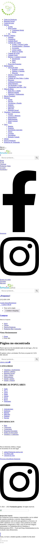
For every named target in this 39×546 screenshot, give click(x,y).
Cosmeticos (11, 39)
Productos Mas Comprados (12, 329)
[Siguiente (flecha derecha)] (3, 542)
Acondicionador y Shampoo (21, 46)
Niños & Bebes (9, 89)
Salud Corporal (13, 121)
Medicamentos (8, 66)
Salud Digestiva (13, 83)
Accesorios (15, 48)
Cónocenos (7, 427)
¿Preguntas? (5, 296)
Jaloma (6, 396)
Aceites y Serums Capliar (20, 44)
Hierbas (6, 25)
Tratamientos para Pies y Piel (17, 87)
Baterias (10, 126)
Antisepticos (12, 76)
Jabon (14, 60)
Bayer (6, 399)
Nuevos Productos (10, 140)
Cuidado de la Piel (14, 53)
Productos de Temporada (12, 142)
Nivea (6, 398)
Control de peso (9, 23)
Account (2, 168)
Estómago (11, 107)
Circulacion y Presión (15, 103)
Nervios (10, 101)
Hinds (6, 394)
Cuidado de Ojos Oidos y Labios (18, 78)
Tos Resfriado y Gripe (15, 85)
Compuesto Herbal (18, 30)
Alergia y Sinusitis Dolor (16, 75)
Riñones (6, 412)
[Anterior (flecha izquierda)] (1, 542)
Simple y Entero (9, 379)
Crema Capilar (16, 50)
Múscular (11, 108)
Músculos (7, 414)
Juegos (10, 131)
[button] (5, 304)
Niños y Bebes (8, 375)
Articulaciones (8, 409)
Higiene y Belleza (9, 35)
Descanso (11, 80)
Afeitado (10, 37)
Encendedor (12, 135)
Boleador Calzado (13, 137)
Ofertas (6, 139)
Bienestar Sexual (9, 21)
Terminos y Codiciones (11, 434)
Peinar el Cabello (17, 51)
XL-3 (5, 390)
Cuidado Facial (13, 55)
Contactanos (8, 429)
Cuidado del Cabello (14, 42)
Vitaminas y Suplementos (16, 94)
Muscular (15, 73)
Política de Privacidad (11, 432)
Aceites (10, 26)
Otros (13, 62)
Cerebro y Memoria (14, 115)
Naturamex (7, 401)
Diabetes (10, 105)
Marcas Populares (9, 96)
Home (2, 160)
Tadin (6, 389)
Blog (5, 425)
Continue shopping (12, 311)
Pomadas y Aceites (18, 69)
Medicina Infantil (13, 92)
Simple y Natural (9, 380)
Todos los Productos (10, 19)
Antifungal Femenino (14, 82)
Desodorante (16, 59)
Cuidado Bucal (12, 41)
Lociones (11, 133)
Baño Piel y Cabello (14, 91)
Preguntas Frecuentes (10, 431)
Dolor (10, 123)
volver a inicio (4, 362)
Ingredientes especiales (15, 130)
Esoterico (11, 128)
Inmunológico (12, 117)
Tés (9, 34)
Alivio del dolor (13, 67)
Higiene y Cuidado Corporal (17, 57)
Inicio (6, 323)
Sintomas (7, 98)
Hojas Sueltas (12, 28)
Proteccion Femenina (14, 64)
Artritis (10, 99)
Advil (6, 392)
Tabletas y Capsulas (18, 71)
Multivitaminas (12, 119)
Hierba (14, 32)
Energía (10, 114)
